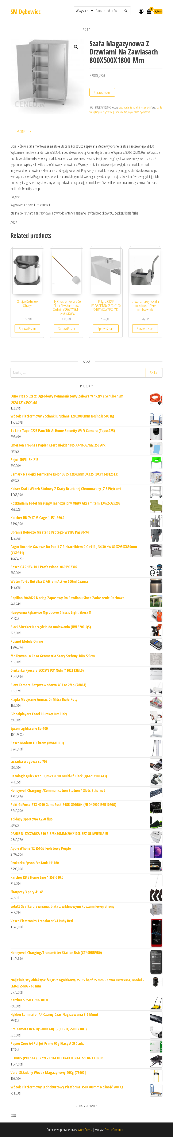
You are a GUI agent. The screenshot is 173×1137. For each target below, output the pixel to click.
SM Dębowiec (26, 12)
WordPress (85, 1129)
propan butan (120, 112)
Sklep (86, 29)
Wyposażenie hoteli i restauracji (135, 107)
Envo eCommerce (115, 1129)
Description (23, 131)
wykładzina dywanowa (139, 112)
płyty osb (107, 112)
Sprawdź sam (102, 92)
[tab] (26, 131)
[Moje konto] (141, 11)
